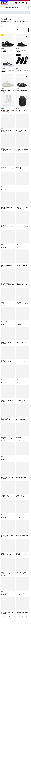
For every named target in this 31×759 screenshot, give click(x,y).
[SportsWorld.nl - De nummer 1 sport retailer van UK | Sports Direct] (4, 3)
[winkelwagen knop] (23, 3)
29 (22, 616)
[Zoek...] (2, 7)
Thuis (8, 16)
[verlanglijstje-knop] (19, 3)
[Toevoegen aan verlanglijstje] (12, 36)
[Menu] (26, 3)
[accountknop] (16, 3)
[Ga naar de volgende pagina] (26, 616)
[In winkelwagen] (12, 39)
